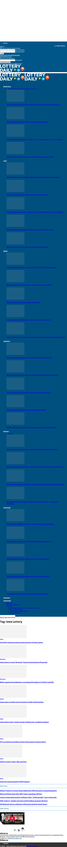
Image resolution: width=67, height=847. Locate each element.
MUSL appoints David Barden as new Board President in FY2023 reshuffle (27, 682)
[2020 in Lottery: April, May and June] (11, 757)
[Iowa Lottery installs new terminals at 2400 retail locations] (13, 697)
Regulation (6, 341)
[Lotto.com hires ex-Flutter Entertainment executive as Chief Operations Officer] (15, 334)
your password (19, 51)
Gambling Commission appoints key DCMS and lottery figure (29, 393)
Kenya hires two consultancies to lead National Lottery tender (29, 358)
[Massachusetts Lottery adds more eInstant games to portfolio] (15, 281)
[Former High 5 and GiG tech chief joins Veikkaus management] (15, 538)
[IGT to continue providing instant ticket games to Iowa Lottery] (11, 737)
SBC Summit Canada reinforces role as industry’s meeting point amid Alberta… (36, 467)
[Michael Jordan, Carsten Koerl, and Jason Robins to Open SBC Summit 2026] (15, 446)
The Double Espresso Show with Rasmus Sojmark (25, 608)
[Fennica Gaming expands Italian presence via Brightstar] (15, 590)
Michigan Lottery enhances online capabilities (24, 302)
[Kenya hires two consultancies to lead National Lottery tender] (15, 354)
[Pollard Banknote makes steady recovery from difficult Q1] (15, 556)
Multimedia (7, 601)
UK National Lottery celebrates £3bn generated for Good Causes (30, 230)
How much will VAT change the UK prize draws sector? (26, 410)
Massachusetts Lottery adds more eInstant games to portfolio (29, 285)
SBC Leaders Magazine (13, 604)
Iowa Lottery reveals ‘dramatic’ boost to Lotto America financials (23, 662)
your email (18, 60)
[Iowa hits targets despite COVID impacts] (13, 777)
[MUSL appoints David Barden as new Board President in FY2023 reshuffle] (13, 677)
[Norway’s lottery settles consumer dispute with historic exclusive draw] (15, 372)
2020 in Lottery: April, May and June (13, 762)
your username (20, 50)
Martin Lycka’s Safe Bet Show (19, 611)
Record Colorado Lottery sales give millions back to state (27, 247)
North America (32, 89)
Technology (6, 507)
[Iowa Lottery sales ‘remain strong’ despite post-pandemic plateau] (13, 717)
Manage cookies (32, 846)
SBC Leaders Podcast (16, 609)
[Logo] (12, 80)
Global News (7, 86)
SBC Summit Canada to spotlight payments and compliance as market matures (35, 484)
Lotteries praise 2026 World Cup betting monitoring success (29, 320)
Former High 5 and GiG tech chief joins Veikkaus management (29, 541)
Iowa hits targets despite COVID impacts (15, 782)
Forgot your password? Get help (10, 55)
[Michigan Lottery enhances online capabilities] (15, 299)
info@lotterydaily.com (14, 838)
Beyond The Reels (15, 613)
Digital (5, 251)
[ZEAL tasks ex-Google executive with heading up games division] (15, 153)
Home (2, 617)
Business (6, 431)
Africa (10, 89)
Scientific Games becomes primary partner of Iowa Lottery (28, 576)
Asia (13, 89)
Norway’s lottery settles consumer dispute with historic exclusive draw (33, 375)
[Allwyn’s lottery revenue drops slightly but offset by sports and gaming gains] (15, 101)
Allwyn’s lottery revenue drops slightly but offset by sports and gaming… (33, 105)
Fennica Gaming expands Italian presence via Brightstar (27, 594)
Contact (5, 43)
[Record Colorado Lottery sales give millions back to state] (15, 244)
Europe (17, 89)
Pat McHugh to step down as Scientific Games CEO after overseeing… (32, 267)
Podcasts (9, 606)
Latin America (23, 89)
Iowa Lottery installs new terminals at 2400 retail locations (22, 702)
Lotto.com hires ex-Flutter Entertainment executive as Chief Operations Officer (36, 337)
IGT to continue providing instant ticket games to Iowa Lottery (23, 742)
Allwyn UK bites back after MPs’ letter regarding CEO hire (28, 122)
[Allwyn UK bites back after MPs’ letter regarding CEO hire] (15, 119)
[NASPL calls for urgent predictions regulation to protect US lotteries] (15, 424)
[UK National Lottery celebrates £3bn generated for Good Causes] (15, 226)
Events (10, 433)
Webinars (9, 603)
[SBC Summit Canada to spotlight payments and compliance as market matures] (15, 481)
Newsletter (6, 598)
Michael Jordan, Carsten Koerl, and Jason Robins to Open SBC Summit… (33, 449)
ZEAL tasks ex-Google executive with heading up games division (30, 157)
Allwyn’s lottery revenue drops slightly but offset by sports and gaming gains (28, 791)
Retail (5, 161)
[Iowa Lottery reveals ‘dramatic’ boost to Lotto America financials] (13, 657)
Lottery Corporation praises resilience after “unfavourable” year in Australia (35, 139)
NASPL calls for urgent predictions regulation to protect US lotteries (31, 427)
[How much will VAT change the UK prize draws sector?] (15, 407)
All (7, 89)
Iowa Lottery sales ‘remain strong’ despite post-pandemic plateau (24, 722)
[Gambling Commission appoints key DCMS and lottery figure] (15, 389)
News (1, 639)
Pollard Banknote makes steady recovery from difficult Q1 (28, 559)
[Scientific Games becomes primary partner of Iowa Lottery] (15, 573)
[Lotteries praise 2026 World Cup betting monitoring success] (15, 316)
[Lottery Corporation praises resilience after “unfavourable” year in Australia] (15, 136)
